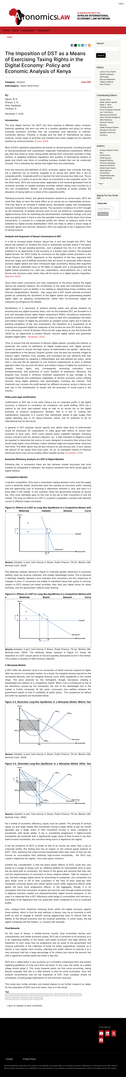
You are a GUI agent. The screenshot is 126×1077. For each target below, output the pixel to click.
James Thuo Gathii (108, 72)
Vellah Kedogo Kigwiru (109, 127)
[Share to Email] (89, 45)
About (15, 30)
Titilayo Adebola (106, 82)
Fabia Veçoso (105, 158)
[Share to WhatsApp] (79, 45)
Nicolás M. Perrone (108, 130)
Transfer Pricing (12, 998)
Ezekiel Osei (105, 155)
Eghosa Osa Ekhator (108, 115)
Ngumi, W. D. (11, 99)
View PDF (86, 82)
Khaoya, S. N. (12, 102)
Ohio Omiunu (105, 84)
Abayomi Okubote (107, 165)
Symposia (43, 30)
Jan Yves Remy (106, 112)
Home (6, 30)
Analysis (21, 82)
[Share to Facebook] (72, 45)
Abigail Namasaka (107, 175)
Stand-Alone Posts (29, 85)
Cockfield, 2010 (74, 453)
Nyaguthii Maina (106, 160)
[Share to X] (75, 45)
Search (101, 55)
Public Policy (75, 995)
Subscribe (102, 203)
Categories (27, 30)
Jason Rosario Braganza (110, 117)
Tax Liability (27, 998)
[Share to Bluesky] (86, 45)
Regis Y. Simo (105, 105)
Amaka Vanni (105, 100)
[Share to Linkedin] (82, 45)
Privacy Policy (29, 1058)
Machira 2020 (13, 276)
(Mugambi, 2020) (36, 336)
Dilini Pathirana (106, 120)
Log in (121, 3)
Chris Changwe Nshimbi (110, 110)
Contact (9, 1058)
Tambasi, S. (11, 108)
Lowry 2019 (41, 141)
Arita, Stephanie (13, 105)
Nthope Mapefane (107, 79)
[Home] (62, 17)
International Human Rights (41, 995)
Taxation (38, 998)
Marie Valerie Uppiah (108, 102)
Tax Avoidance (61, 995)
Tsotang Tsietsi (106, 107)
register (20, 1005)
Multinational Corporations (16, 995)
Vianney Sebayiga (107, 163)
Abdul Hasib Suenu (108, 168)
